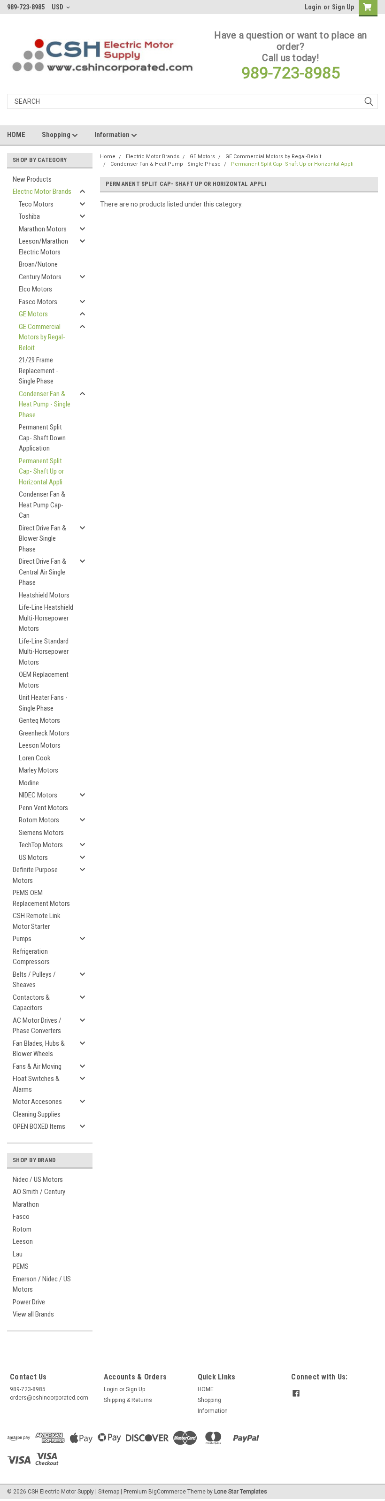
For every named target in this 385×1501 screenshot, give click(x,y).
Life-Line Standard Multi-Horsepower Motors (44, 651)
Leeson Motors (40, 745)
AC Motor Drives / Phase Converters (37, 1025)
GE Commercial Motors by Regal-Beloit (42, 337)
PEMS (21, 1266)
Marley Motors (38, 770)
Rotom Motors (39, 820)
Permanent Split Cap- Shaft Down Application (42, 437)
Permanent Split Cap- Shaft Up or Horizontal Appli (41, 471)
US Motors (33, 857)
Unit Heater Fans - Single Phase (43, 702)
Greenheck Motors (44, 733)
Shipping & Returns (128, 1400)
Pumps (22, 938)
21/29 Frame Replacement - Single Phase (38, 370)
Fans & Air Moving (37, 1066)
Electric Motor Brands (42, 191)
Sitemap (108, 1491)
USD (58, 7)
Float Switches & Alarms (36, 1084)
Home (108, 156)
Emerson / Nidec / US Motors (42, 1284)
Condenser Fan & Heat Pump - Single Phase (44, 404)
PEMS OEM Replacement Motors (41, 898)
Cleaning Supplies (37, 1114)
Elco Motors (35, 289)
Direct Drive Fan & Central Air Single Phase (42, 572)
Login (313, 7)
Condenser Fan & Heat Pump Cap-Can (42, 505)
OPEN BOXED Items (39, 1126)
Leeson (23, 1241)
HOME (16, 134)
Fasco (21, 1216)
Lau (18, 1254)
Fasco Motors (38, 302)
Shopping (57, 134)
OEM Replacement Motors (44, 679)
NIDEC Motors (38, 795)
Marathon (26, 1204)
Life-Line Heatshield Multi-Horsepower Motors (46, 618)
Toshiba (29, 216)
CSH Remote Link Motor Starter (37, 921)
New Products (32, 179)
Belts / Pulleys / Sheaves (34, 979)
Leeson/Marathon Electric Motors (43, 246)
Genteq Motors (39, 720)
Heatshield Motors (44, 595)
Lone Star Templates (240, 1491)
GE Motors (33, 314)
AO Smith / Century (39, 1191)
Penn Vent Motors (43, 808)
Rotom (22, 1229)
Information (112, 134)
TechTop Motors (41, 845)
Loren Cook (35, 758)
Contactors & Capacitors (31, 1002)
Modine (29, 783)
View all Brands (33, 1314)
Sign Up (343, 7)
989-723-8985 (290, 72)
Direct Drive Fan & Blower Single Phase (42, 538)
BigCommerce (167, 1491)
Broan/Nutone (38, 264)
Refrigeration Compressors (31, 956)
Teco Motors (36, 204)
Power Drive (29, 1302)
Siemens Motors (41, 832)
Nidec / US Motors (38, 1179)
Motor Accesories (37, 1101)
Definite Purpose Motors (35, 875)
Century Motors (40, 277)
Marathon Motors (43, 229)
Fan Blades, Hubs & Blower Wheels (39, 1048)
